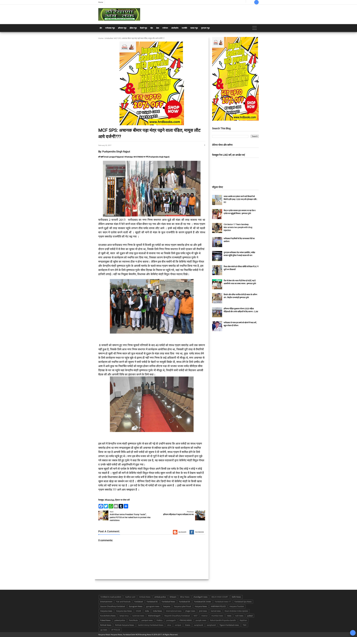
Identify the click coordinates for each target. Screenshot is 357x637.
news (229, 615)
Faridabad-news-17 (223, 601)
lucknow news (138, 615)
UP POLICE (115, 629)
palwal (250, 615)
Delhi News (236, 597)
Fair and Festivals (123, 601)
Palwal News (105, 620)
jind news (203, 611)
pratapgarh (171, 620)
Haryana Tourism (237, 606)
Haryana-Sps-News (124, 611)
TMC (245, 625)
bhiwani (173, 597)
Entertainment (106, 601)
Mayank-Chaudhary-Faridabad (177, 615)
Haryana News (201, 606)
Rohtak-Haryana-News (124, 625)
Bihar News (185, 597)
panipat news (147, 620)
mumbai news (217, 615)
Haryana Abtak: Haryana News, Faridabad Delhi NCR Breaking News (124, 634)
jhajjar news (190, 611)
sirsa (169, 625)
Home (100, 2)
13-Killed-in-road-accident (110, 597)
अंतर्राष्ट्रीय (174, 28)
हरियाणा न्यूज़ (122, 28)
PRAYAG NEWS (186, 620)
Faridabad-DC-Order (202, 601)
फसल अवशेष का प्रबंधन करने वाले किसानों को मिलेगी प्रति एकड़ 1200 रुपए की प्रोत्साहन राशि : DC (240, 199)
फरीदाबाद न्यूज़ (110, 28)
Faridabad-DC (184, 601)
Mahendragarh (154, 615)
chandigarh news (200, 597)
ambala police (160, 597)
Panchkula (133, 620)
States (187, 625)
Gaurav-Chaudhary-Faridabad (112, 606)
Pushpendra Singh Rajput (116, 151)
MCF (195, 615)
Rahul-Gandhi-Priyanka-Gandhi (223, 620)
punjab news (201, 620)
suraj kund (198, 625)
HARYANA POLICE (218, 606)
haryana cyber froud (182, 606)
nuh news (239, 615)
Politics (159, 620)
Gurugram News (135, 606)
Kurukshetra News (108, 615)
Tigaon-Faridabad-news (229, 625)
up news (103, 629)
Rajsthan (243, 620)
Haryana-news (106, 611)
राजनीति (184, 28)
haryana (166, 606)
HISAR (138, 611)
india (147, 611)
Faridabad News (168, 601)
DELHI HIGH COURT (219, 597)
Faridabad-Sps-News (243, 601)
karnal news (216, 611)
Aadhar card (130, 597)
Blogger (182, 532)
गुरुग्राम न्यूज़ (205, 28)
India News (157, 611)
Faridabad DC (152, 601)
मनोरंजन (165, 28)
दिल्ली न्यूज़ (143, 28)
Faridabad (138, 601)
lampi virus (124, 615)
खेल (151, 28)
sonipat (178, 625)
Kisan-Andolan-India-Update (236, 611)
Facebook (199, 532)
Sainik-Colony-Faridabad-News (150, 625)
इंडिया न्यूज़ (133, 28)
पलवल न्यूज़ (194, 28)
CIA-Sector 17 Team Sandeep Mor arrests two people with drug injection (238, 227)
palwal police (119, 620)
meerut (204, 615)
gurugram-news (152, 606)
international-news (174, 611)
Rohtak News (105, 625)
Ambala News (144, 597)
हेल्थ (157, 28)
